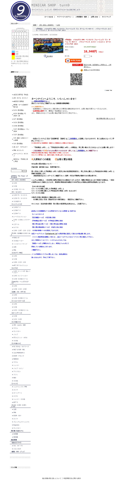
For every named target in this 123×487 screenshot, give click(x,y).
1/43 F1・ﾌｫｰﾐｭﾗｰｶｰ (20, 195)
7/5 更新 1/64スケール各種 (20, 139)
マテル (15, 328)
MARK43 (15, 359)
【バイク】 (14, 383)
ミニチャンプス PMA (20, 387)
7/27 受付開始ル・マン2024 (21, 130)
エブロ (15, 396)
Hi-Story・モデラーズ (21, 346)
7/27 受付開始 (18, 135)
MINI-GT (16, 237)
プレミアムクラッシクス (21, 422)
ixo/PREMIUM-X (18, 353)
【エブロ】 (14, 268)
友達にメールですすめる (92, 70)
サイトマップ (106, 17)
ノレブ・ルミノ (18, 368)
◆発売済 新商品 (18, 101)
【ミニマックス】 (17, 204)
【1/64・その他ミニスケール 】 (20, 234)
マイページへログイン (64, 17)
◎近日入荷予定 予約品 (20, 94)
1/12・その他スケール (20, 310)
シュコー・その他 (19, 399)
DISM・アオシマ (18, 356)
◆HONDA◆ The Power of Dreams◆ (19, 176)
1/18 (15, 186)
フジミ (15, 374)
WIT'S (15, 402)
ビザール (16, 224)
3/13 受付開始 (18, 122)
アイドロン (17, 371)
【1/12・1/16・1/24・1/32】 (19, 405)
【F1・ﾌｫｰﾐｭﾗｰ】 (16, 192)
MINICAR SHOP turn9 (50, 5)
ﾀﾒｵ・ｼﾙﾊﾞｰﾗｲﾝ (18, 446)
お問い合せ (94, 17)
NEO (14, 378)
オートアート (17, 393)
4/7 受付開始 (18, 119)
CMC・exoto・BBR (19, 325)
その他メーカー (18, 241)
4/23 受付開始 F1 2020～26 (19, 115)
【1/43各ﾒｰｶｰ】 (16, 343)
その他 (15, 340)
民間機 (15, 434)
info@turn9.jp (51, 234)
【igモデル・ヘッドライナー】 (20, 282)
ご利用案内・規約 (81, 17)
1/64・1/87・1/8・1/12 (21, 230)
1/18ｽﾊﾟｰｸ (16, 210)
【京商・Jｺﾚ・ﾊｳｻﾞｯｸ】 (18, 292)
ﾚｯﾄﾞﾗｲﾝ (15, 227)
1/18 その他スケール (20, 279)
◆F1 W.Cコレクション (20, 265)
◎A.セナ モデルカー (20, 147)
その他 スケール (18, 189)
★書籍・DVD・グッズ (18, 451)
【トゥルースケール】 (18, 301)
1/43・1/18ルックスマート (21, 220)
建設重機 (14, 440)
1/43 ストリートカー (20, 276)
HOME (34, 25)
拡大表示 (50, 56)
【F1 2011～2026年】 (18, 180)
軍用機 (15, 437)
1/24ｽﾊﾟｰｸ (16, 213)
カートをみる (48, 17)
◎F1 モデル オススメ (20, 98)
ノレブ (15, 334)
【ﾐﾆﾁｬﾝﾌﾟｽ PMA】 (17, 253)
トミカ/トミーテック (20, 244)
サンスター (17, 331)
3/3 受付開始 (18, 143)
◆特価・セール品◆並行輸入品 (20, 106)
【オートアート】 (17, 313)
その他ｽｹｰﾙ (17, 201)
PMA (14, 250)
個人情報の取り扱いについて (105, 118)
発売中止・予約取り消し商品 (20, 160)
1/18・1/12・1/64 (19, 289)
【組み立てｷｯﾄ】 (16, 442)
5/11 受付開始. (18, 110)
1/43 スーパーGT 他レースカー (21, 271)
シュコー (16, 365)
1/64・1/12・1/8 (19, 262)
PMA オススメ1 (18, 150)
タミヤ (15, 390)
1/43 (15, 183)
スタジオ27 (17, 449)
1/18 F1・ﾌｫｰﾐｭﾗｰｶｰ (20, 198)
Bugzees (16, 425)
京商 (14, 247)
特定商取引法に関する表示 (72, 478)
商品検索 (14, 168)
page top (109, 90)
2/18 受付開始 (18, 126)
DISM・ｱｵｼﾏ (17, 415)
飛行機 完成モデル (17, 431)
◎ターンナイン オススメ (20, 155)
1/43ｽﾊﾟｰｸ (16, 207)
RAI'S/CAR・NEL (19, 349)
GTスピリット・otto (20, 337)
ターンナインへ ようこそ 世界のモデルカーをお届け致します (55, 10)
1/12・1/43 (17, 319)
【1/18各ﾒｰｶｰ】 (16, 322)
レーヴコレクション (19, 216)
